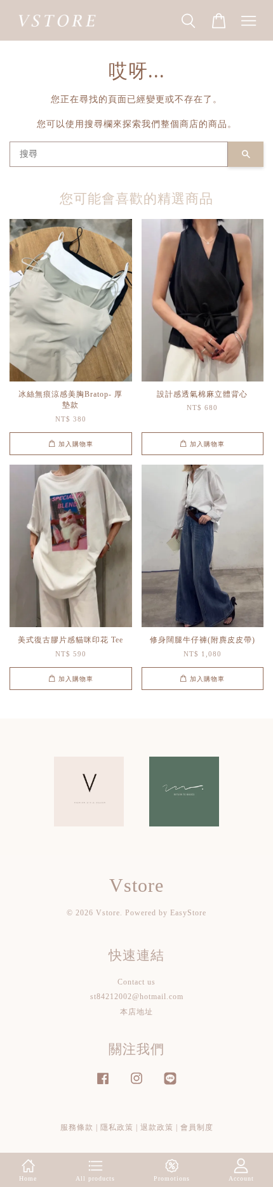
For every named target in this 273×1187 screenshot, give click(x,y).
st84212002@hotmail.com (136, 996)
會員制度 (196, 1127)
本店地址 (136, 1011)
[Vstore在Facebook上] (103, 1084)
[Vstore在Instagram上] (136, 1084)
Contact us (136, 982)
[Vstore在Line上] (170, 1084)
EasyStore (188, 912)
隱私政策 (116, 1127)
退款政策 (156, 1127)
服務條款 (76, 1127)
